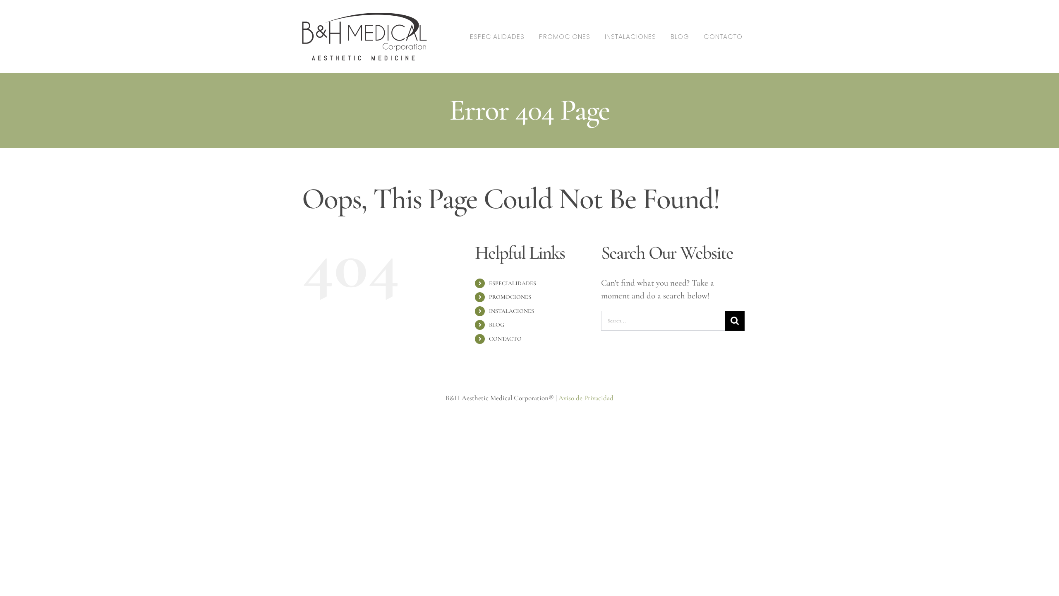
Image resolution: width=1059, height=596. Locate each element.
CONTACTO (505, 338)
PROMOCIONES (510, 296)
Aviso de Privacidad (585, 398)
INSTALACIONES (511, 311)
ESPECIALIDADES (512, 283)
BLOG (496, 324)
